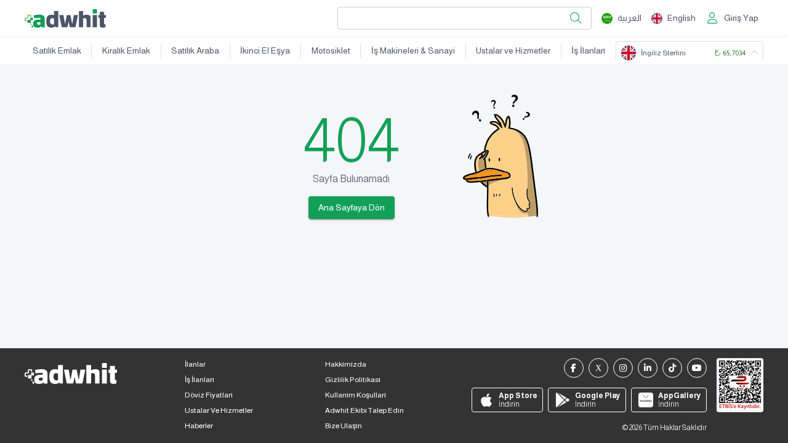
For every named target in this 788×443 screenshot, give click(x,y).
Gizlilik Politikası (352, 379)
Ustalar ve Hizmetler (513, 50)
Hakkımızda (345, 364)
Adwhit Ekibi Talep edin (364, 410)
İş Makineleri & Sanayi (413, 50)
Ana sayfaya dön (351, 207)
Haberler (199, 425)
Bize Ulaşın (343, 425)
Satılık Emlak (57, 50)
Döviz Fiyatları (209, 395)
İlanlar (195, 364)
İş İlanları (588, 50)
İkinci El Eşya (265, 50)
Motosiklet (331, 50)
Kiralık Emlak (126, 50)
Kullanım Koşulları (355, 395)
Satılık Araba (195, 50)
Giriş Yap (741, 18)
